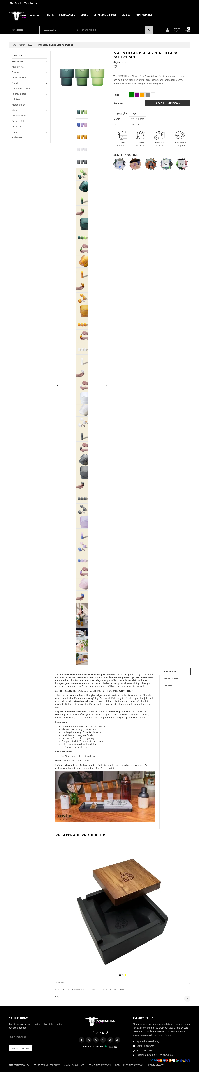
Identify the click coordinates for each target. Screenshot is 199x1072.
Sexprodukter (19, 115)
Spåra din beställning (148, 1041)
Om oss (126, 14)
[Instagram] (89, 1040)
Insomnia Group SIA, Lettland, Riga (155, 1054)
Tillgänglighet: (120, 113)
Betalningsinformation (129, 1065)
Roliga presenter (20, 77)
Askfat (22, 44)
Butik (50, 14)
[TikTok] (117, 1040)
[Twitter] (96, 1040)
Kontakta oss (144, 14)
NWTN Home (137, 118)
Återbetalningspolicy (47, 1065)
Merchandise (18, 104)
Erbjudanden (67, 14)
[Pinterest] (103, 1040)
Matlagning (18, 66)
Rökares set (18, 121)
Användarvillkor (74, 1065)
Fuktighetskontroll (21, 88)
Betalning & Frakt (105, 14)
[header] (176, 30)
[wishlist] (189, 982)
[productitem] (120, 975)
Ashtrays (135, 124)
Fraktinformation (100, 1065)
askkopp (130, 677)
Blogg (84, 14)
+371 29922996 (144, 1050)
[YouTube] (110, 1040)
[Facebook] (81, 1040)
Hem (13, 44)
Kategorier (17, 29)
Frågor (167, 685)
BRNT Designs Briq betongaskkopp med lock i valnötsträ (89, 990)
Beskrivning (170, 671)
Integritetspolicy (19, 1065)
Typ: (115, 124)
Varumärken (50, 29)
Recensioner (170, 678)
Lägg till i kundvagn (167, 103)
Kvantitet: (118, 103)
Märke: (117, 118)
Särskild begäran (145, 1045)
